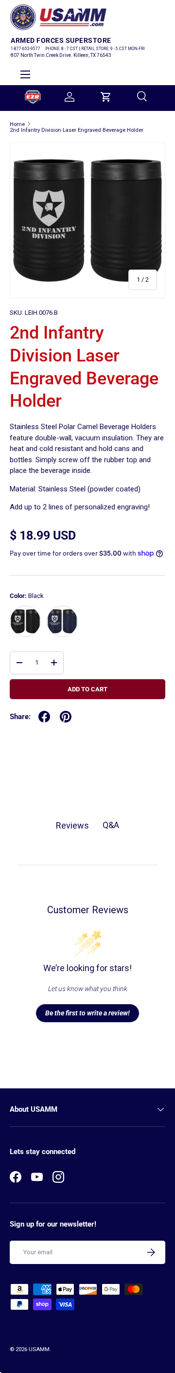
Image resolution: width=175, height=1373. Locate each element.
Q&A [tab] (111, 825)
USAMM (39, 1349)
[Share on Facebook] (44, 716)
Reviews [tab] (72, 825)
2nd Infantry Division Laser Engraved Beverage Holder (76, 130)
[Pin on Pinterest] (65, 716)
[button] (106, 97)
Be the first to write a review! (87, 1013)
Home (17, 124)
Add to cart (87, 689)
